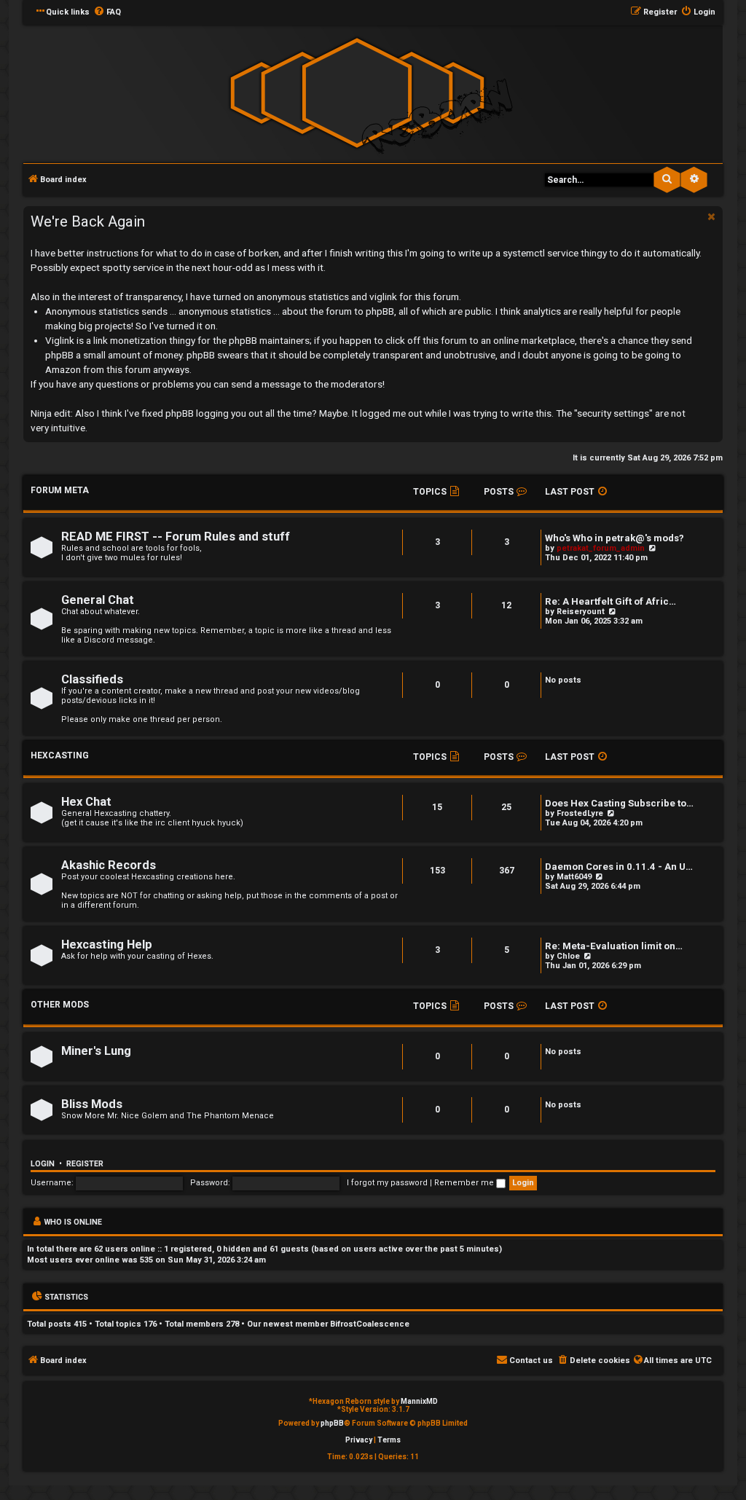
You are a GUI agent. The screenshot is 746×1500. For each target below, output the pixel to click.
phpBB (332, 1423)
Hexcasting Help (106, 944)
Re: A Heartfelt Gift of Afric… (610, 601)
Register (84, 1164)
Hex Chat (86, 802)
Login (43, 1164)
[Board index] (357, 93)
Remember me (465, 1182)
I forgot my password (387, 1182)
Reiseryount (581, 611)
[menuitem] (107, 12)
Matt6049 (574, 876)
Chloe (568, 956)
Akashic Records (108, 865)
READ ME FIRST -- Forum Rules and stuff (175, 536)
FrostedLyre (580, 813)
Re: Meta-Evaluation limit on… (614, 946)
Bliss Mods (91, 1104)
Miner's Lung (96, 1051)
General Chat (97, 600)
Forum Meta (60, 490)
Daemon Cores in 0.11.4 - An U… (619, 866)
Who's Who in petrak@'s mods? (614, 538)
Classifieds (92, 679)
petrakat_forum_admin (601, 548)
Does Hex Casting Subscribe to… (619, 803)
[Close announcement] (710, 216)
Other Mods (60, 1005)
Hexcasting (60, 755)
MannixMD (419, 1401)
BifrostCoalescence (369, 1324)
